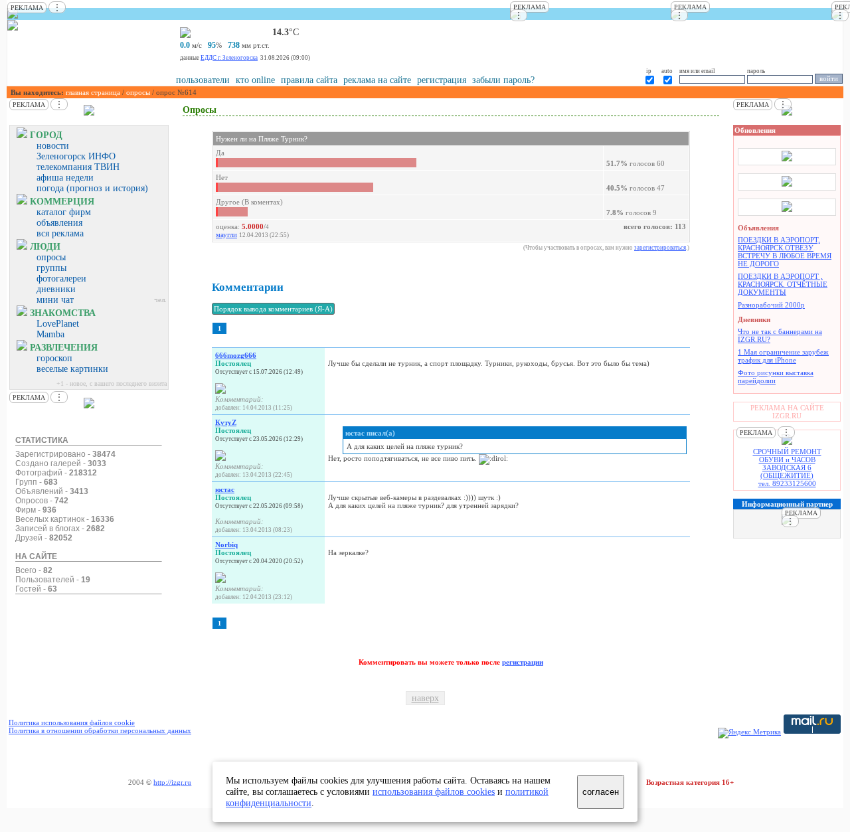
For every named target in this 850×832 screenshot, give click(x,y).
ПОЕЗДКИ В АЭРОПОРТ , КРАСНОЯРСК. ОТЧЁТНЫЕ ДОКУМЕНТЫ (782, 284)
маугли (226, 234)
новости (53, 146)
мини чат (55, 300)
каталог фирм (64, 212)
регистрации (522, 662)
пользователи (203, 80)
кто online (255, 80)
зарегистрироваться (660, 247)
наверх (425, 698)
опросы (138, 92)
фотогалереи (61, 279)
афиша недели (65, 178)
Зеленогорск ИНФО (76, 156)
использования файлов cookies (434, 791)
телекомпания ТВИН (78, 167)
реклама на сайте (377, 80)
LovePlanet (58, 324)
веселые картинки (72, 369)
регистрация (441, 80)
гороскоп (54, 358)
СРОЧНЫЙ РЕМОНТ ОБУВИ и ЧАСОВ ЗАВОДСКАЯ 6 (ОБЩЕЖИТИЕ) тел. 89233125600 (787, 467)
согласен (600, 792)
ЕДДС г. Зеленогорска (229, 57)
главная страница (93, 92)
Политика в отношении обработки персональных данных (100, 730)
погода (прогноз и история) (92, 188)
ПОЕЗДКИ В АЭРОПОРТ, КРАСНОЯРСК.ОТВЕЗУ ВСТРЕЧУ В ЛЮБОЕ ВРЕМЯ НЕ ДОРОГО (784, 252)
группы (51, 268)
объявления (59, 223)
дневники (56, 289)
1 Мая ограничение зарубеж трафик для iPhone (783, 356)
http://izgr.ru (172, 782)
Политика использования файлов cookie (72, 722)
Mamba (50, 334)
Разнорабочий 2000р (771, 305)
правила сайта (309, 80)
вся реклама (60, 233)
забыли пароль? (503, 80)
